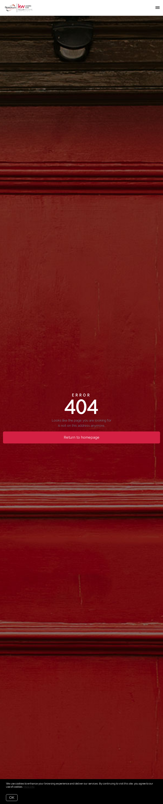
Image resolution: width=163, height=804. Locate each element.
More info (28, 786)
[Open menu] (157, 8)
